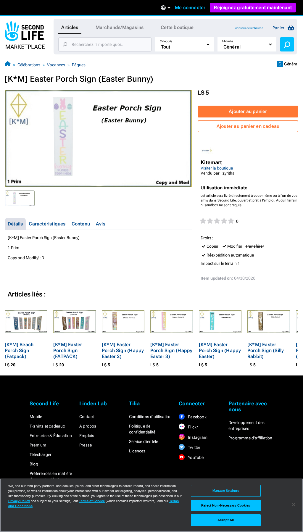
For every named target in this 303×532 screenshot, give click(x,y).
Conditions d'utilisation (150, 416)
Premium (38, 445)
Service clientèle (143, 441)
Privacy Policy (19, 501)
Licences (137, 451)
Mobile (36, 416)
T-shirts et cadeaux (47, 426)
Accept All (225, 520)
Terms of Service (92, 501)
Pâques (79, 64)
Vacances (56, 64)
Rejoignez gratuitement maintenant (253, 7)
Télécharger (40, 454)
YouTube (195, 457)
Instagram (197, 437)
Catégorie (166, 41)
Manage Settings (225, 490)
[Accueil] (8, 64)
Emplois (86, 435)
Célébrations (28, 64)
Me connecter (190, 7)
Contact (86, 416)
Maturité (227, 41)
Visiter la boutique (217, 168)
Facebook (197, 417)
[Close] (293, 504)
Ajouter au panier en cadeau (248, 126)
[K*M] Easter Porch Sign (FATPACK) (67, 350)
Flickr (192, 427)
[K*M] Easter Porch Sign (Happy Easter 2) (123, 350)
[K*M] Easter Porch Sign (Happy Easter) (220, 350)
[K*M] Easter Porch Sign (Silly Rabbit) (265, 350)
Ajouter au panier (248, 111)
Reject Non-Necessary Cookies (225, 505)
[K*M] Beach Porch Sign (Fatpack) (19, 350)
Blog (34, 464)
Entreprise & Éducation (51, 435)
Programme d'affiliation (250, 438)
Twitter (194, 447)
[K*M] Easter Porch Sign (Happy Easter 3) (171, 350)
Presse (85, 445)
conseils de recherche (249, 28)
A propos (87, 426)
